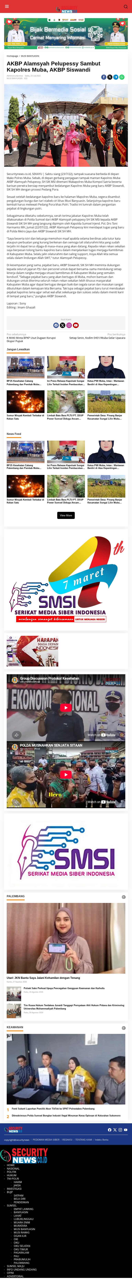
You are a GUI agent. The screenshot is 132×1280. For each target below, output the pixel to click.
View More (66, 515)
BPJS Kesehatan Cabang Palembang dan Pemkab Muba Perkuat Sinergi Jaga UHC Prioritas (25, 383)
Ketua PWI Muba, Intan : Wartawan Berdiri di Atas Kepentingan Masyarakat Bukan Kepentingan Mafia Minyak (105, 383)
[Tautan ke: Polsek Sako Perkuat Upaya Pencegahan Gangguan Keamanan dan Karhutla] (14, 993)
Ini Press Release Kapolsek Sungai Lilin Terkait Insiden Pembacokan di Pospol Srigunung (65, 383)
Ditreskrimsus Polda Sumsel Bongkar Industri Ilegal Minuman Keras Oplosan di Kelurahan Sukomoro (66, 1115)
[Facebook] (56, 325)
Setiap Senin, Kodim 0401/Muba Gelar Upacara (97, 336)
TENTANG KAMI (83, 1139)
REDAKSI (67, 1139)
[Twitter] (62, 325)
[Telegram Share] (115, 77)
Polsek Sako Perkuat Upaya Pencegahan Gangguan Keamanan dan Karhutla (64, 988)
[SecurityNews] (67, 9)
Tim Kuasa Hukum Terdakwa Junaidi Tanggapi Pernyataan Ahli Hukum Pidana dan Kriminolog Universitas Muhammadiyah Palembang (74, 1007)
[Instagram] (69, 325)
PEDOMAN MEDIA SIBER (46, 1139)
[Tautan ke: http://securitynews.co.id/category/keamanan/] (124, 1028)
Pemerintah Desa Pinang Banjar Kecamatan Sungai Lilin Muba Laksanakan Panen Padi (104, 417)
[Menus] (7, 6)
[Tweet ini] (109, 77)
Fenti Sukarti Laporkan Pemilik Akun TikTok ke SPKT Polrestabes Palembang (53, 1108)
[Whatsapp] (121, 77)
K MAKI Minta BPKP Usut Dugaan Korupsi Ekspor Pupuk (31, 338)
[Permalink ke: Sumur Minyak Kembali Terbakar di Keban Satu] (26, 401)
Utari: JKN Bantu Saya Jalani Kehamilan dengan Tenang (43, 977)
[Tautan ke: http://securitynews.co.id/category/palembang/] (124, 897)
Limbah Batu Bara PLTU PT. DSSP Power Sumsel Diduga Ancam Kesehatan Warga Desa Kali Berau (65, 417)
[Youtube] (76, 325)
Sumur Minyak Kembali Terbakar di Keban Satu (25, 417)
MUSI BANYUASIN (15, 78)
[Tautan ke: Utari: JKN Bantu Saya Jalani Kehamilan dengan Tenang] (66, 938)
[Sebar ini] (103, 77)
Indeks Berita (101, 1139)
